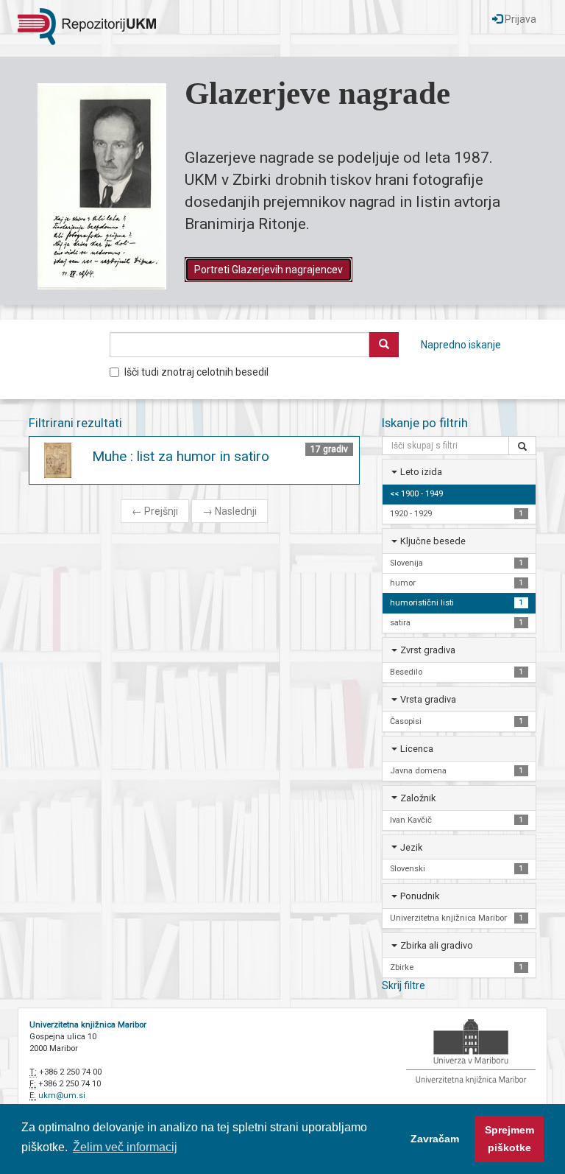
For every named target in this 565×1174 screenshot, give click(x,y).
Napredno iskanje (461, 345)
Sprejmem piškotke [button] (509, 1138)
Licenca (416, 748)
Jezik (411, 847)
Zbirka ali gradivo (436, 945)
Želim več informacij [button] (125, 1147)
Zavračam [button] (435, 1139)
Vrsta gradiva (428, 699)
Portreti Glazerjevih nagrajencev (268, 269)
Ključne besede (433, 540)
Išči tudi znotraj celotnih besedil (196, 372)
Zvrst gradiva (427, 649)
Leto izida (421, 471)
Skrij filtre (403, 985)
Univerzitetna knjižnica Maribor (87, 1025)
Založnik (418, 798)
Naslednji (229, 511)
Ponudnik (419, 895)
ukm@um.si (61, 1095)
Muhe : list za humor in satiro (180, 456)
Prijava (519, 19)
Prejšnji (155, 511)
